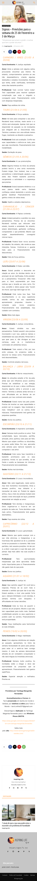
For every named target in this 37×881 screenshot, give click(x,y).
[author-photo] (18, 776)
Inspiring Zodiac (6, 25)
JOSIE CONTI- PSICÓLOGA (10, 867)
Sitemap (32, 875)
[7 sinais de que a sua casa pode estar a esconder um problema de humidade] (18, 813)
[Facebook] (10, 52)
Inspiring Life (8, 46)
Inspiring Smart (6, 819)
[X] (15, 52)
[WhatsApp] (24, 52)
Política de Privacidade (15, 875)
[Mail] (18, 788)
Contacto (4, 875)
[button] (3, 2)
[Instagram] (14, 788)
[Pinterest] (19, 52)
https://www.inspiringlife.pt (18, 782)
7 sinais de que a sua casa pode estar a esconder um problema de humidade (16, 824)
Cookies (26, 875)
